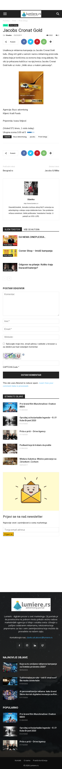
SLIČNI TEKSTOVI (12, 229)
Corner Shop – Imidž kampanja (35, 250)
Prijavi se (8, 534)
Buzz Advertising (20, 137)
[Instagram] (27, 645)
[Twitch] (43, 645)
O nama (27, 760)
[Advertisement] (31, 5)
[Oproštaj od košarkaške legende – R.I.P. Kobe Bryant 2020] (10, 421)
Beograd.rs (8, 170)
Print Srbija (23, 20)
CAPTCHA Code (10, 367)
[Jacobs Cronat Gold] (31, 88)
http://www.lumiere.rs (31, 203)
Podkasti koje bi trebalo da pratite (35, 445)
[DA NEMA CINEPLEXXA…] (10, 240)
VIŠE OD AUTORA (32, 229)
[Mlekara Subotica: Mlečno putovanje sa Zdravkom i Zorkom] (10, 461)
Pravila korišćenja (40, 760)
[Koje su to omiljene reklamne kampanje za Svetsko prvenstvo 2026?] (10, 667)
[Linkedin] (35, 645)
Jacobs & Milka (52, 170)
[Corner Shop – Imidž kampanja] (10, 253)
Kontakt (18, 760)
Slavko (9, 35)
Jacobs (32, 137)
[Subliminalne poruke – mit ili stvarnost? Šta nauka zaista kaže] (10, 681)
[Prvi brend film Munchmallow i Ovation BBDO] (10, 407)
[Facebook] (19, 645)
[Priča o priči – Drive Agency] (10, 435)
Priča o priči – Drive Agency (32, 431)
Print (14, 20)
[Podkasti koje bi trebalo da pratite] (10, 449)
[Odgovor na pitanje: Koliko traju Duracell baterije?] (10, 267)
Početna (6, 20)
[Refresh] (23, 354)
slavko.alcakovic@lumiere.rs (39, 637)
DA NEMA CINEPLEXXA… (32, 237)
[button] (58, 14)
